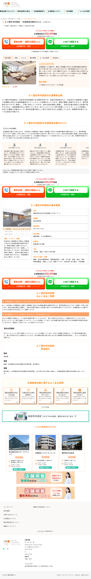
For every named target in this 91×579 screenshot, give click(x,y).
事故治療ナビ (12, 18)
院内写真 (8, 58)
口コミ (24, 58)
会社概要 (70, 11)
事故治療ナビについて (7, 11)
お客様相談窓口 (39, 11)
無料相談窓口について (11, 522)
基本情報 (33, 58)
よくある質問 (44, 58)
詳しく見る (19, 469)
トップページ (8, 507)
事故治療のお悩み (24, 11)
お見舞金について (54, 11)
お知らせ (77, 575)
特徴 (16, 58)
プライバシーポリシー (68, 575)
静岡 (19, 18)
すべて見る (45, 407)
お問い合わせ (85, 575)
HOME (59, 575)
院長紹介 (56, 58)
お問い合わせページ (11, 515)
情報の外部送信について (41, 507)
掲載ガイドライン (10, 526)
